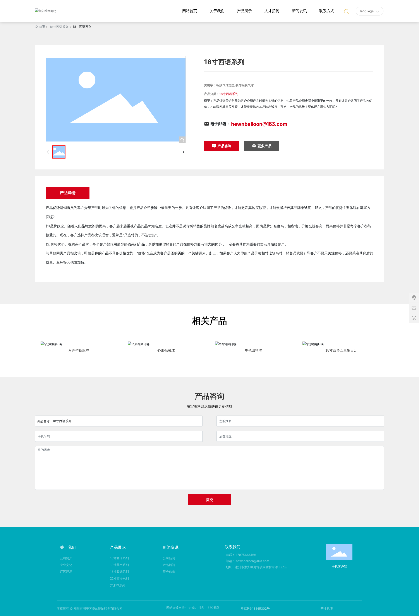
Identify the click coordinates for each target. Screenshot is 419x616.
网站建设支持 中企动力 (182, 607)
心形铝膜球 (166, 350)
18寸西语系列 (59, 27)
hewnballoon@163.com (259, 123)
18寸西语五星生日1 (340, 350)
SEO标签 (214, 607)
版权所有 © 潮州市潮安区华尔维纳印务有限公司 (89, 608)
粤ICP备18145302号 (255, 608)
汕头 (202, 607)
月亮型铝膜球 (78, 350)
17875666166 (246, 555)
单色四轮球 (253, 350)
